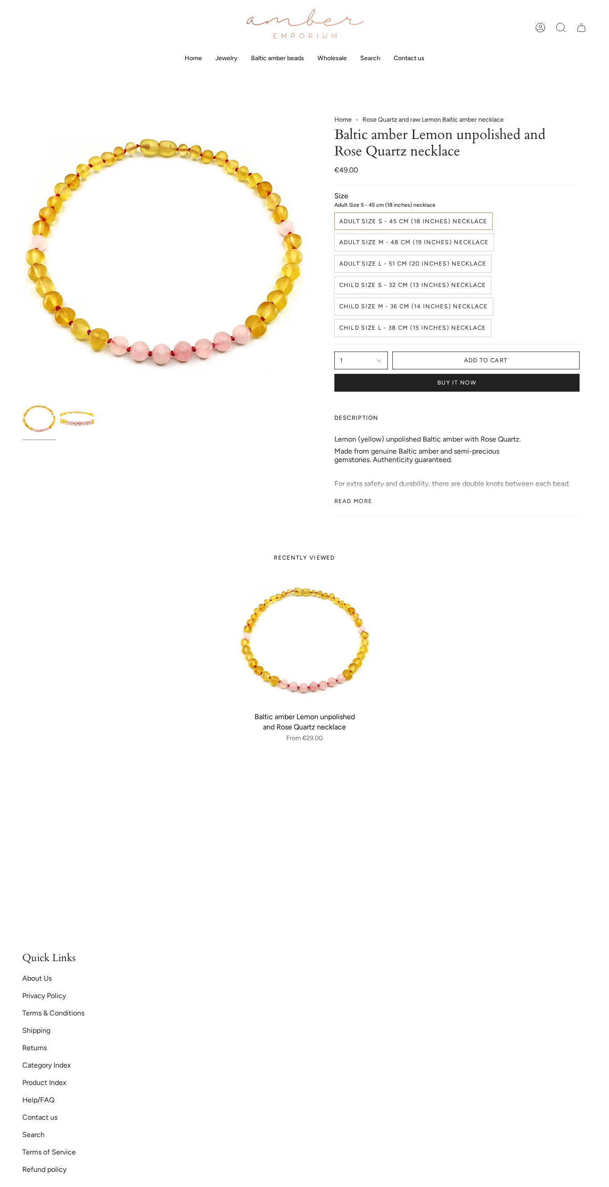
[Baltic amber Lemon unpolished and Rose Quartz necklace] (304, 642)
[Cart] (581, 27)
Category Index (46, 1065)
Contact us (40, 1117)
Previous (22, 257)
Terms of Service (49, 1152)
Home (343, 119)
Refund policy (44, 1169)
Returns (34, 1048)
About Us (37, 978)
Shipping (36, 1030)
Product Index (44, 1082)
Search (33, 1134)
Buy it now (456, 382)
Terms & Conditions (53, 1013)
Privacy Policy (44, 995)
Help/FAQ (38, 1100)
